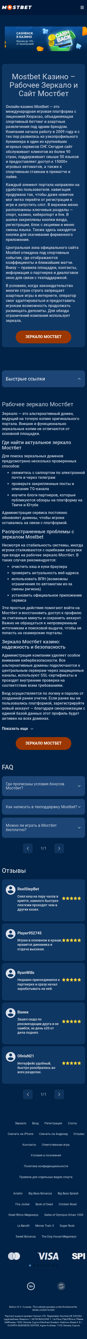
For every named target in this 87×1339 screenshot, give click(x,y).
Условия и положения (46, 1155)
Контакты (29, 1144)
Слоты (72, 1123)
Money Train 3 (44, 1225)
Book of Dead (44, 1204)
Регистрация (53, 1123)
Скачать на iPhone (20, 1134)
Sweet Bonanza (26, 1236)
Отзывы (78, 1134)
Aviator (18, 1193)
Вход (35, 1123)
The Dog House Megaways (59, 1236)
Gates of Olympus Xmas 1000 (63, 1215)
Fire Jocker (22, 1204)
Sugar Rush (67, 1225)
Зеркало (20, 1123)
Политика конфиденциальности (46, 1166)
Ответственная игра (56, 1144)
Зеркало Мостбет (43, 336)
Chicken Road (68, 1204)
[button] (30, 1265)
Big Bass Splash (68, 1193)
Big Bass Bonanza (40, 1193)
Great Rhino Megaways (23, 1215)
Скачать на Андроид (53, 1134)
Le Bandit (23, 1225)
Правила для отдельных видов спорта (45, 1177)
